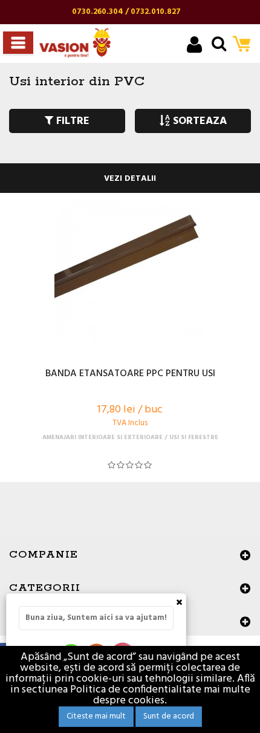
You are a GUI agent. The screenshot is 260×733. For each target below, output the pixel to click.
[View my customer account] (194, 46)
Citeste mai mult (96, 716)
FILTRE (71, 121)
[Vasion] (75, 43)
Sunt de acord (168, 716)
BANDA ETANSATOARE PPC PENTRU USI (130, 374)
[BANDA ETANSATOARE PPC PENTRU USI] (130, 274)
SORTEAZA (198, 121)
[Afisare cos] (245, 45)
